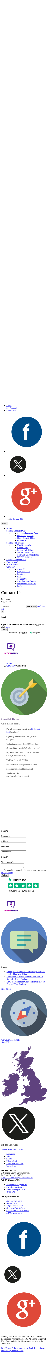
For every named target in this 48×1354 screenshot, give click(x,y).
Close (4, 630)
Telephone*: (6, 852)
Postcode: (5, 846)
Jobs (19, 576)
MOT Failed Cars (24, 557)
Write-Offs (21, 540)
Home (9, 528)
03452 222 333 (16, 519)
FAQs (19, 586)
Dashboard (11, 410)
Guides (9, 1159)
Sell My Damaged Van (16, 559)
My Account (11, 408)
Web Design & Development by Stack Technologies (23, 1348)
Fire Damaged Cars (25, 535)
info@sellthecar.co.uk (23, 1178)
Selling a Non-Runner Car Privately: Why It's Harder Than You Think (26, 972)
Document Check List (26, 584)
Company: (5, 836)
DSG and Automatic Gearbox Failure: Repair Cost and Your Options (26, 983)
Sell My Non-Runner (15, 543)
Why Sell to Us (23, 571)
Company (10, 567)
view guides (6, 989)
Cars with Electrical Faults (28, 555)
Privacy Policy (7, 872)
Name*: (4, 831)
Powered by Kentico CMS (12, 1350)
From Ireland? (12, 562)
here (8, 627)
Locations (21, 574)
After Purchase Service (26, 581)
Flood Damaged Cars (26, 538)
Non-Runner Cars (24, 545)
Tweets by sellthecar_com (12, 1149)
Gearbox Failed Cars (26, 552)
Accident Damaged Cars (27, 533)
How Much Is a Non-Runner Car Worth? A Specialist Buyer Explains (25, 978)
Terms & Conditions (14, 1163)
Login (8, 405)
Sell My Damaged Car (15, 531)
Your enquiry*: (7, 862)
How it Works (12, 564)
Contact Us (22, 579)
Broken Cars (22, 547)
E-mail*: (4, 857)
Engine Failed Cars (25, 550)
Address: (5, 841)
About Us (21, 569)
